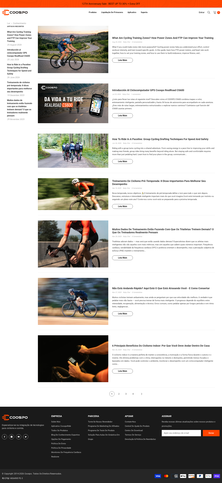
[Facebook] (4, 436)
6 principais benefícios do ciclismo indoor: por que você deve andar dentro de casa (161, 345)
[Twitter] (25, 436)
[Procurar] (209, 12)
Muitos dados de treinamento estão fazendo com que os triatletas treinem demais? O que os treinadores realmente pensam (163, 231)
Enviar (211, 433)
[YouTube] (18, 436)
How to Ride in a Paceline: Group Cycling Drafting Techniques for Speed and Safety (160, 139)
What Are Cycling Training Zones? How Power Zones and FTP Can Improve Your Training (162, 37)
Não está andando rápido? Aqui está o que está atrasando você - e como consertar (161, 288)
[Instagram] (11, 436)
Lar (8, 23)
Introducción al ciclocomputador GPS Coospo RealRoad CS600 (148, 90)
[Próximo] (141, 394)
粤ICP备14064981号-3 (12, 478)
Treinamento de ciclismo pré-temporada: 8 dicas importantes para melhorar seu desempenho (159, 182)
